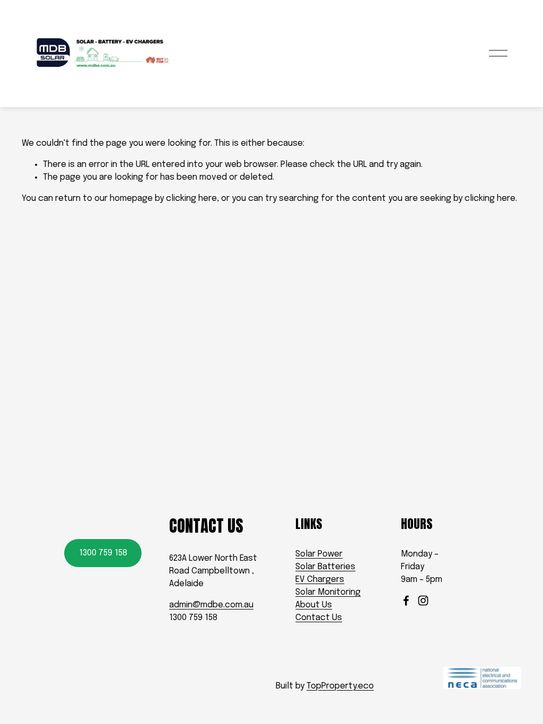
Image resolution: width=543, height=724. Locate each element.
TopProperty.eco (340, 686)
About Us (313, 605)
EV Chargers (319, 579)
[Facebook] (406, 600)
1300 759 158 (103, 553)
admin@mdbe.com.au (211, 605)
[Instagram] (423, 600)
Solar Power (319, 554)
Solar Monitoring (328, 592)
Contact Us (318, 617)
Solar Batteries (325, 566)
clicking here (191, 198)
